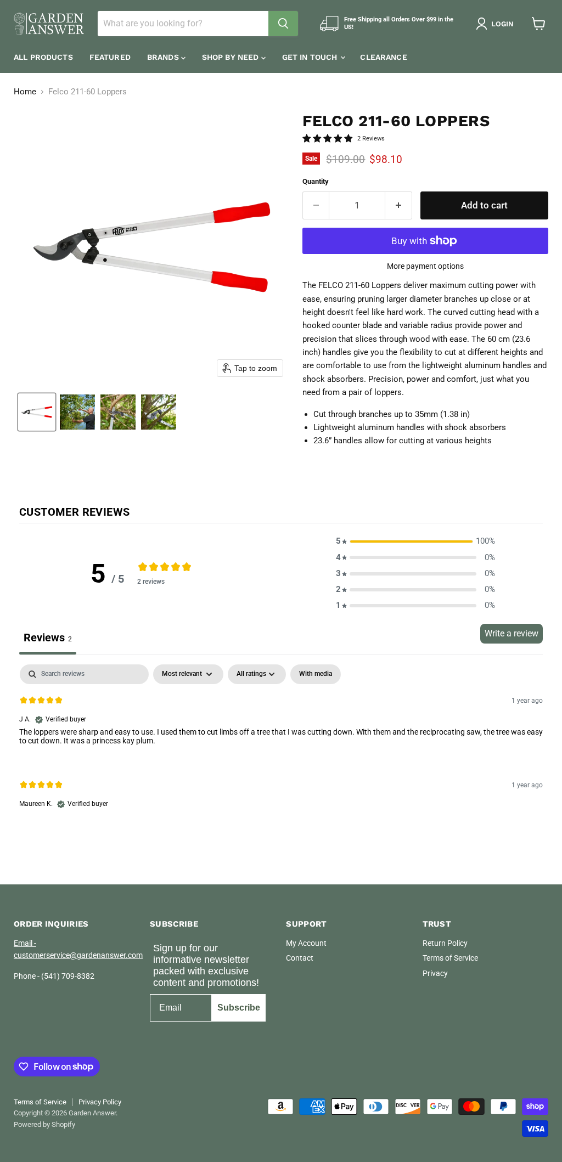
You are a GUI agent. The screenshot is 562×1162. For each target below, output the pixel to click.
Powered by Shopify (44, 1124)
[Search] (283, 23)
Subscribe (238, 1007)
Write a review (511, 633)
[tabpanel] (281, 745)
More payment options (425, 266)
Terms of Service (450, 958)
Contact (299, 958)
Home (25, 92)
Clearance (383, 57)
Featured (110, 57)
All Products (43, 57)
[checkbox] (315, 674)
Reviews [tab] (48, 637)
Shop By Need (231, 57)
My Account (306, 943)
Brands (164, 57)
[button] (497, 23)
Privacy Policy (99, 1102)
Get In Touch (311, 57)
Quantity (315, 181)
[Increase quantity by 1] (398, 205)
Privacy (435, 973)
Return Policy (445, 943)
